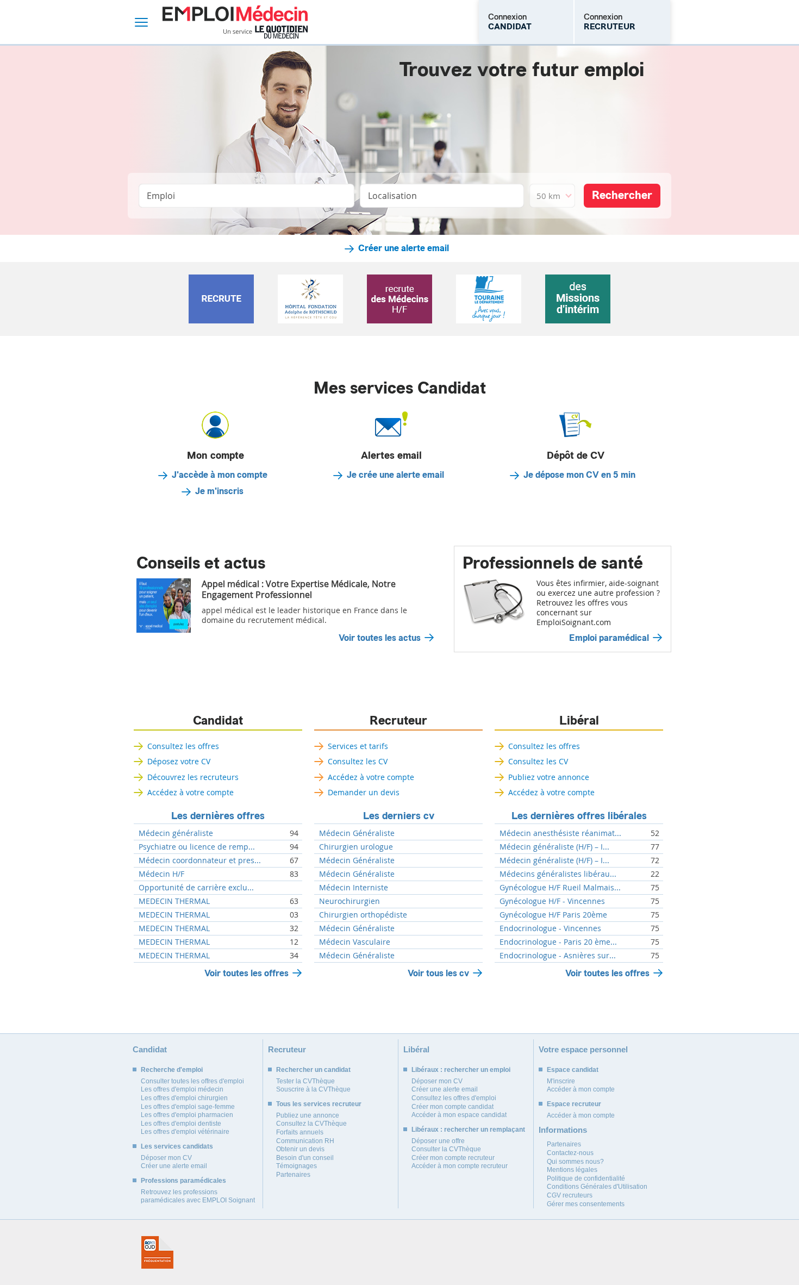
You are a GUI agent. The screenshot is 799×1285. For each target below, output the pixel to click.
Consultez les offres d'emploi (453, 1098)
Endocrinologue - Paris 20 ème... (558, 942)
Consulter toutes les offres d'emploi (192, 1081)
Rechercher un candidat (313, 1070)
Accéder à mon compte (581, 1089)
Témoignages (296, 1166)
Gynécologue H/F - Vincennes (552, 901)
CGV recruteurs (569, 1195)
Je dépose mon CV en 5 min (579, 475)
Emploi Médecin (235, 22)
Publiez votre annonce (548, 777)
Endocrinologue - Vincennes (550, 928)
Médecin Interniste (353, 888)
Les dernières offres (218, 816)
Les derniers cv (398, 816)
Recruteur (398, 721)
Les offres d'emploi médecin (182, 1089)
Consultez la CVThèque (311, 1123)
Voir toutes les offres (246, 973)
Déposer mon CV (166, 1158)
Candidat (218, 721)
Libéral (579, 721)
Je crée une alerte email (395, 475)
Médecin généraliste (176, 833)
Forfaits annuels (299, 1132)
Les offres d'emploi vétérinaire (185, 1132)
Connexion (510, 22)
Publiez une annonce (307, 1115)
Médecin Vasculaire (354, 942)
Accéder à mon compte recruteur (459, 1166)
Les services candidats (177, 1146)
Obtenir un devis (300, 1149)
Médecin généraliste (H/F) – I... (554, 847)
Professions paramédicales (183, 1180)
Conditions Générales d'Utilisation (597, 1186)
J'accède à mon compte (219, 475)
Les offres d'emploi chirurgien (184, 1098)
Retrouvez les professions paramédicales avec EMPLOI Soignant (198, 1196)
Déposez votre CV (178, 761)
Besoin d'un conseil (305, 1158)
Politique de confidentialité (586, 1178)
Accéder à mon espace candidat (459, 1115)
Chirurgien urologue (356, 847)
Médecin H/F (161, 874)
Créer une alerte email (403, 248)
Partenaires (293, 1174)
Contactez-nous (570, 1153)
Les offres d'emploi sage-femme (188, 1107)
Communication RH (305, 1141)
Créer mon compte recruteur (453, 1158)
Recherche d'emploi (172, 1070)
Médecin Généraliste (357, 833)
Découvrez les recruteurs (193, 777)
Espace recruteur (574, 1104)
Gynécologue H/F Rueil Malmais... (560, 888)
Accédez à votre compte (190, 792)
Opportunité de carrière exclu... (196, 888)
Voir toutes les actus (380, 638)
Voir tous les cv (438, 973)
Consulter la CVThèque (446, 1149)
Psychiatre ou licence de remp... (197, 847)
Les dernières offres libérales (579, 816)
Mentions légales (572, 1170)
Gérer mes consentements (586, 1204)
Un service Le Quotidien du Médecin (265, 32)
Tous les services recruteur (318, 1104)
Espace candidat (572, 1070)
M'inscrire (561, 1081)
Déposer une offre (438, 1141)
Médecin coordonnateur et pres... (200, 860)
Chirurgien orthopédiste (363, 915)
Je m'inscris (219, 491)
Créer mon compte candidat (452, 1107)
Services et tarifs (358, 746)
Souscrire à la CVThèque (313, 1089)
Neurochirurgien (349, 901)
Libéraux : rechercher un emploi (460, 1070)
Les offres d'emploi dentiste (181, 1123)
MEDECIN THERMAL (174, 901)
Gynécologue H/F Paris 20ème (553, 915)
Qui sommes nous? (575, 1161)
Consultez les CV (358, 761)
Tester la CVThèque (305, 1081)
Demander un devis (364, 792)
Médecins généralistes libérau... (558, 874)
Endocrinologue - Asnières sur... (558, 955)
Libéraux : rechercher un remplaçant (468, 1129)
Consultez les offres (183, 746)
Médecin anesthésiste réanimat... (560, 833)
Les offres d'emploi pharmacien (187, 1115)
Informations (563, 1129)
